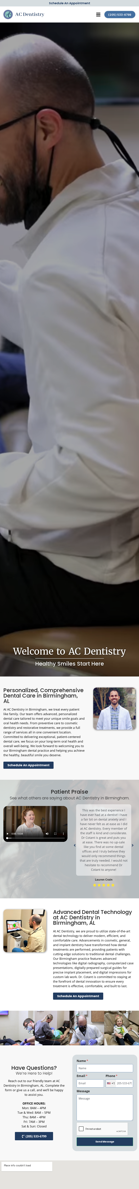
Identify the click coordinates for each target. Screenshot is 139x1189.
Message (83, 1091)
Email (81, 1076)
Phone (111, 1076)
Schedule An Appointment (69, 3)
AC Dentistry (29, 14)
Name (82, 1061)
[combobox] (111, 1083)
